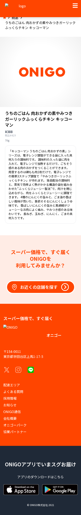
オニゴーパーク (15, 424)
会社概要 (10, 418)
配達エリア (11, 384)
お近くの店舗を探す (39, 287)
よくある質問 (13, 391)
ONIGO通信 (12, 411)
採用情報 (10, 398)
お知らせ (10, 404)
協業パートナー (15, 431)
